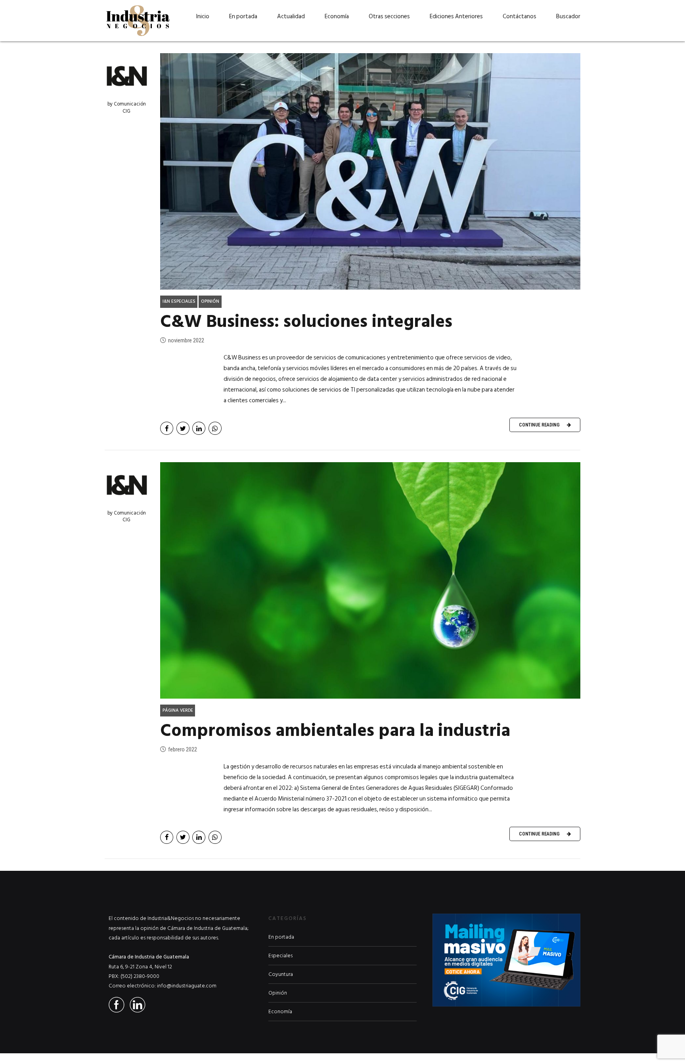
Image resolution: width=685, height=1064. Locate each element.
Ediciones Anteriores (456, 16)
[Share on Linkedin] (198, 428)
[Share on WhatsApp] (215, 428)
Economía (337, 16)
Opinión (210, 301)
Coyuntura (280, 974)
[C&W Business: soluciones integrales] (370, 171)
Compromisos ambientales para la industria (335, 730)
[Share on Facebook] (166, 428)
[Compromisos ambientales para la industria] (370, 580)
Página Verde (178, 710)
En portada (243, 16)
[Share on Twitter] (182, 428)
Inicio (202, 16)
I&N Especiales (179, 301)
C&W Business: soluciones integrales (306, 321)
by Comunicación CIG (126, 107)
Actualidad (291, 16)
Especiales (280, 955)
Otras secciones (389, 16)
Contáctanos (519, 16)
